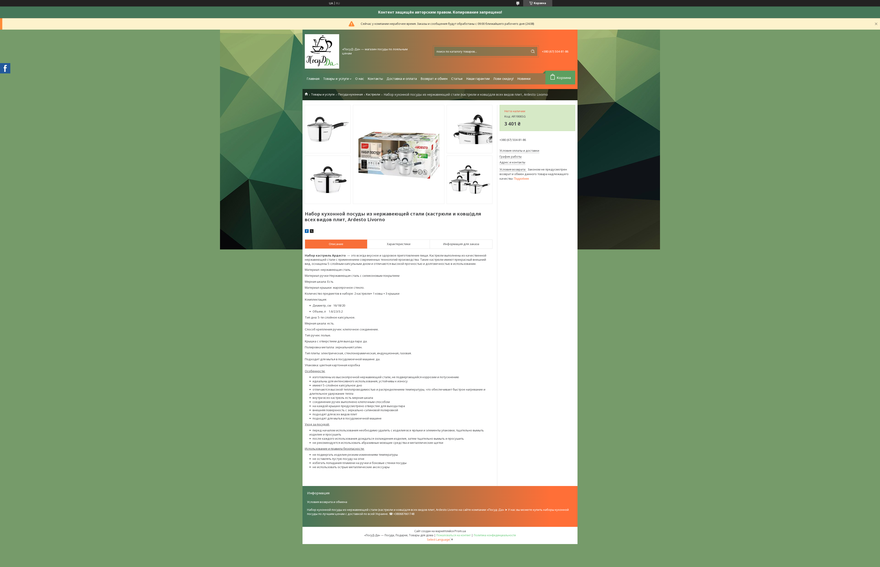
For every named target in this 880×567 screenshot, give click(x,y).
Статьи (456, 78)
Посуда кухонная (350, 94)
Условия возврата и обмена (327, 502)
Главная (313, 78)
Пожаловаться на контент (453, 535)
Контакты (375, 78)
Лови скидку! (503, 78)
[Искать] (532, 51)
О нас (359, 78)
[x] (312, 232)
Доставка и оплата (402, 78)
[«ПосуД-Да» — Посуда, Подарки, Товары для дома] (322, 51)
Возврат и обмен (434, 78)
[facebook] (307, 232)
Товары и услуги (336, 78)
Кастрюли (373, 94)
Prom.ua (460, 531)
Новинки (524, 78)
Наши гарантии (478, 78)
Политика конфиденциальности (495, 535)
